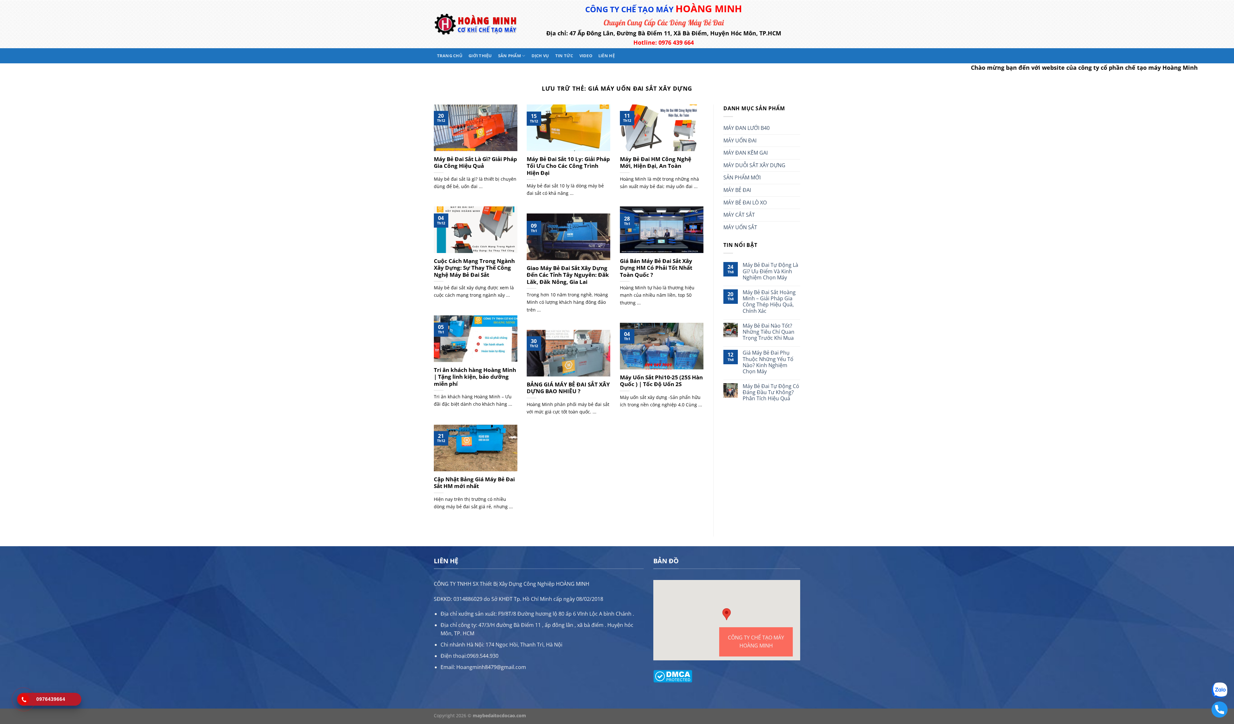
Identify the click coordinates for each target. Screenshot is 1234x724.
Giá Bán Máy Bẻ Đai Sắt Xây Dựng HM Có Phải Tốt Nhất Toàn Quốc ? (656, 268)
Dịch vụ (540, 56)
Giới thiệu (480, 56)
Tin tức (564, 56)
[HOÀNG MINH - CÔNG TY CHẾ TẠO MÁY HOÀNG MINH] (475, 24)
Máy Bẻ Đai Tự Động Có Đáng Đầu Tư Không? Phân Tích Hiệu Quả (771, 392)
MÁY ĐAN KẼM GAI (745, 152)
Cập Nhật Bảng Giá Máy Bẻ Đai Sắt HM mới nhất (474, 483)
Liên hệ (606, 56)
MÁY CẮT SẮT (739, 214)
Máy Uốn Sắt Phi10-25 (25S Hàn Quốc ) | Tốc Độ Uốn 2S (661, 381)
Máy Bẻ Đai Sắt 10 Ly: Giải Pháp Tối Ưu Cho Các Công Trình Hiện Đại (568, 166)
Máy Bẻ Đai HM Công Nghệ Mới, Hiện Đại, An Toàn (655, 162)
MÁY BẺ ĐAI (737, 190)
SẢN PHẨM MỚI (742, 177)
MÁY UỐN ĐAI (739, 140)
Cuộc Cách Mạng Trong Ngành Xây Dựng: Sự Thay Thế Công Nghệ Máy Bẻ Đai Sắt (474, 268)
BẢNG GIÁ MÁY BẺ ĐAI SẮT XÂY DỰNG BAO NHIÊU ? (568, 388)
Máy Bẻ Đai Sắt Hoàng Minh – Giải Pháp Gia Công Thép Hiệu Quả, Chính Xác (769, 301)
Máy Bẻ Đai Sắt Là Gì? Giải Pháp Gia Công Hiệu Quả (475, 162)
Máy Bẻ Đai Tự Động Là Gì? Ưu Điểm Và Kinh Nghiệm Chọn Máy (770, 271)
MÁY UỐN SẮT (740, 227)
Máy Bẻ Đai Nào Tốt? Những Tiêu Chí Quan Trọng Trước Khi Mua (768, 332)
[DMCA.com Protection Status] (672, 675)
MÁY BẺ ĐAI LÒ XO (745, 202)
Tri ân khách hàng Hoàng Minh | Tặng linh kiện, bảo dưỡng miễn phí (475, 377)
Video (585, 56)
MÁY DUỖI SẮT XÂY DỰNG (754, 165)
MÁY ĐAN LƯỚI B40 (746, 127)
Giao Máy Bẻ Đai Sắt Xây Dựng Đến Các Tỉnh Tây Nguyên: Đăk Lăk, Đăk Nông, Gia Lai (568, 275)
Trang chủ (449, 56)
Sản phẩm (509, 56)
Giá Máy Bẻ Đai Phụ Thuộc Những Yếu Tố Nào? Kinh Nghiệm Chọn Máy (768, 362)
